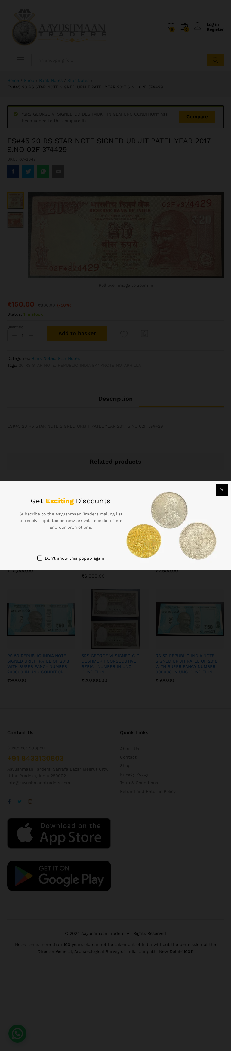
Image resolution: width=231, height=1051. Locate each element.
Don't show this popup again (74, 557)
